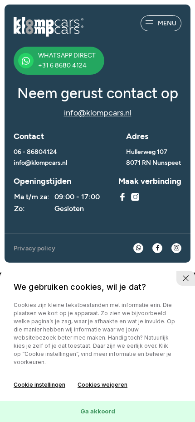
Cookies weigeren (102, 384)
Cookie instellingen (39, 384)
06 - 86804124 (35, 152)
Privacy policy (34, 248)
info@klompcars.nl (98, 113)
